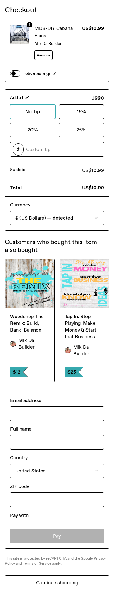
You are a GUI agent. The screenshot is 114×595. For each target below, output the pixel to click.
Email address (25, 400)
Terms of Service (37, 563)
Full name (21, 429)
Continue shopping (57, 583)
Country (19, 458)
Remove (43, 55)
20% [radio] (32, 130)
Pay (57, 536)
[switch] (15, 73)
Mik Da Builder (48, 43)
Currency (20, 205)
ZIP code (20, 486)
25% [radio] (81, 130)
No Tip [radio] (32, 111)
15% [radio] (81, 111)
